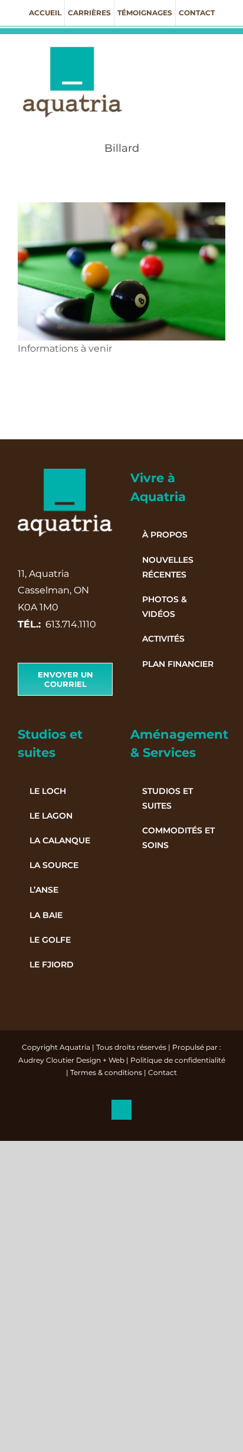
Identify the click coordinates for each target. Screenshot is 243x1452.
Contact (162, 1072)
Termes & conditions (106, 1072)
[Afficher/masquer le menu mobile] (220, 52)
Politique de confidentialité (177, 1060)
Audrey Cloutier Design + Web (71, 1060)
